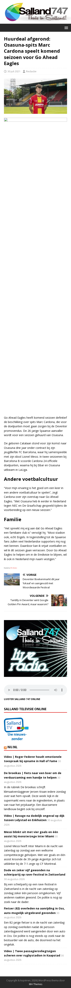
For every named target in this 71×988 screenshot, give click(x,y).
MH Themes (35, 984)
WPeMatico (13, 568)
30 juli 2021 (13, 71)
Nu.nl (12, 747)
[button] (65, 27)
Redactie (31, 71)
